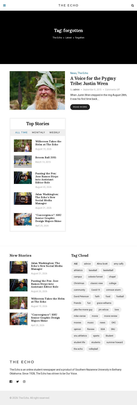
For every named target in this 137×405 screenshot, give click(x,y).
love (117, 309)
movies (77, 322)
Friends (77, 303)
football (120, 296)
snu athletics (80, 336)
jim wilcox (103, 309)
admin (76, 89)
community (79, 290)
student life (79, 342)
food (108, 296)
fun (89, 303)
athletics (78, 270)
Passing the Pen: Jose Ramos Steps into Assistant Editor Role (46, 178)
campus (78, 277)
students (95, 342)
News (73, 73)
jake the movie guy (83, 309)
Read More (80, 107)
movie (95, 316)
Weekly (54, 132)
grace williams (104, 303)
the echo (78, 349)
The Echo (68, 5)
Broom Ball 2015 (45, 157)
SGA (103, 329)
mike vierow (80, 316)
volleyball (93, 349)
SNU (113, 329)
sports (96, 336)
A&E (76, 264)
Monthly (38, 132)
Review (90, 329)
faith (97, 296)
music (90, 322)
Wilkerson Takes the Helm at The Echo (48, 143)
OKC (113, 322)
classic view (96, 283)
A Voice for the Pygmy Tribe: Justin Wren (93, 81)
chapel (112, 277)
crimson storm (113, 290)
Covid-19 (95, 290)
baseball (93, 270)
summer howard (114, 342)
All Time (21, 132)
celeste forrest (95, 277)
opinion (77, 329)
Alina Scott (102, 264)
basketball (108, 270)
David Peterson (81, 296)
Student (109, 336)
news (102, 322)
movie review (110, 316)
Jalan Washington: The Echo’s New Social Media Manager (47, 199)
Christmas (79, 283)
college (112, 283)
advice (87, 264)
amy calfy (118, 264)
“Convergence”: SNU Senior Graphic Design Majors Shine (48, 218)
